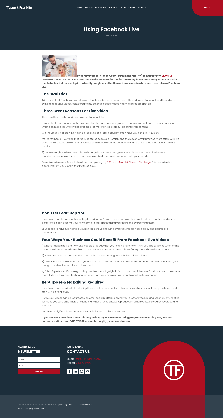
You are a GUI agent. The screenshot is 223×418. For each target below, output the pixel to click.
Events (89, 8)
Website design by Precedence (31, 408)
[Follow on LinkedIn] (75, 371)
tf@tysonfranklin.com (88, 359)
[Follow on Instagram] (81, 371)
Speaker (142, 8)
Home (80, 8)
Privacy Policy (66, 404)
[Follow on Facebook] (69, 371)
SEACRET (167, 75)
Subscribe (39, 371)
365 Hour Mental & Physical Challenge (129, 162)
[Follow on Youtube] (87, 371)
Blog (123, 8)
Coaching (100, 8)
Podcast (113, 8)
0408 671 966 (83, 362)
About (131, 8)
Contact (208, 7)
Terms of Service (83, 404)
